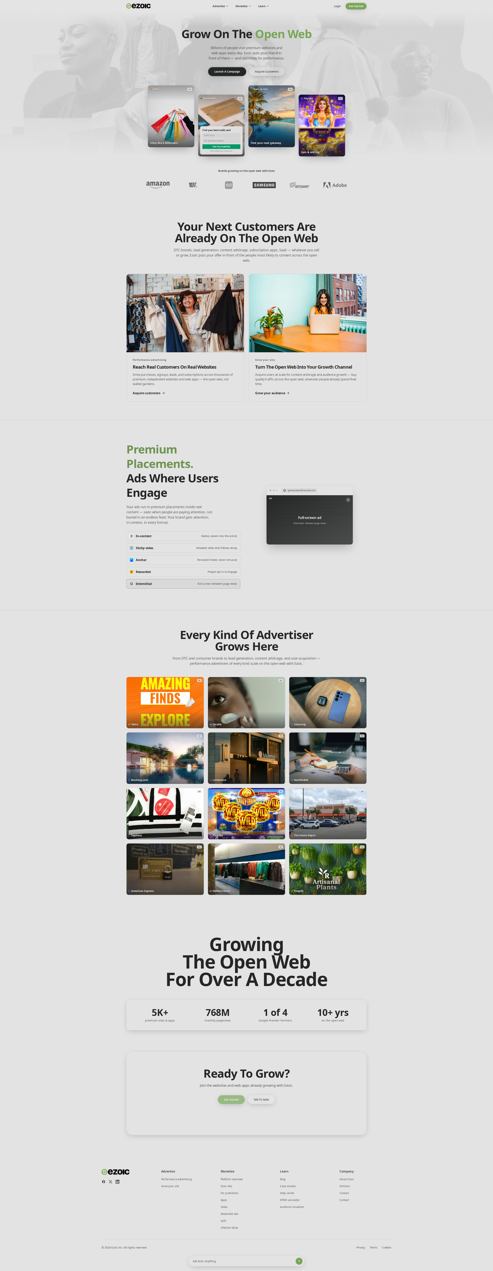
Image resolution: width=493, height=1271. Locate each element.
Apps (224, 1200)
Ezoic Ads (226, 1186)
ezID (223, 1221)
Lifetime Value (229, 1227)
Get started (356, 6)
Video (224, 1207)
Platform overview (232, 1179)
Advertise (219, 6)
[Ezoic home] (138, 6)
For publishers (230, 1193)
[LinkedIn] (117, 1182)
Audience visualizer (292, 1207)
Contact (344, 1200)
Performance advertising (176, 1179)
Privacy (360, 1247)
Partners (345, 1186)
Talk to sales (261, 1099)
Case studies (288, 1186)
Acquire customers (267, 71)
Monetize (241, 6)
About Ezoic (347, 1179)
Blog (283, 1179)
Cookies (386, 1247)
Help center (287, 1193)
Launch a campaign (227, 71)
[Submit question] (299, 1261)
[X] (110, 1182)
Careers (344, 1193)
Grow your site (170, 1186)
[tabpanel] (310, 515)
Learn (261, 6)
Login (337, 6)
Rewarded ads (229, 1214)
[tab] (183, 536)
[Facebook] (104, 1182)
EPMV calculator (290, 1200)
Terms (373, 1247)
